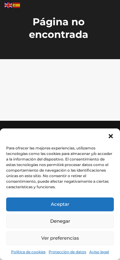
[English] (9, 5)
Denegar (60, 221)
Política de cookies (28, 252)
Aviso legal (99, 252)
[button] (111, 136)
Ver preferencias (60, 238)
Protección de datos (67, 252)
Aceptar (60, 204)
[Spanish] (17, 5)
